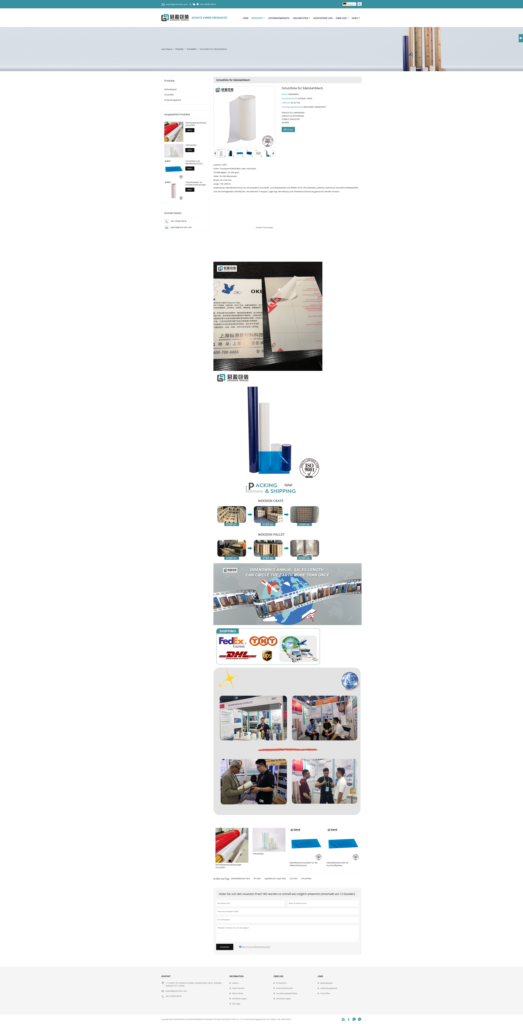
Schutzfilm (191, 49)
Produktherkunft (290, 98)
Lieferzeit (286, 102)
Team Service (238, 988)
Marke (285, 94)
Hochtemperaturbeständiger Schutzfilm (196, 124)
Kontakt (166, 976)
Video (355, 18)
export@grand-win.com (176, 4)
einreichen (224, 947)
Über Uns (341, 18)
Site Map (236, 1003)
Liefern (235, 983)
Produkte (257, 18)
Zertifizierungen (239, 998)
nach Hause (166, 49)
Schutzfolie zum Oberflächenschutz (194, 162)
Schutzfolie (306, 878)
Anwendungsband (172, 100)
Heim (245, 18)
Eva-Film (293, 878)
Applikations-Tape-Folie (275, 878)
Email (288, 129)
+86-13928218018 (208, 4)
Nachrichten (300, 18)
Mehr (189, 130)
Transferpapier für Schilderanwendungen (195, 183)
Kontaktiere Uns (323, 18)
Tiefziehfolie (191, 145)
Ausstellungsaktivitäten (286, 993)
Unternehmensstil (279, 18)
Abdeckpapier (170, 89)
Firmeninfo (281, 983)
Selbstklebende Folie (240, 878)
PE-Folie (257, 878)
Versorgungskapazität (292, 106)
